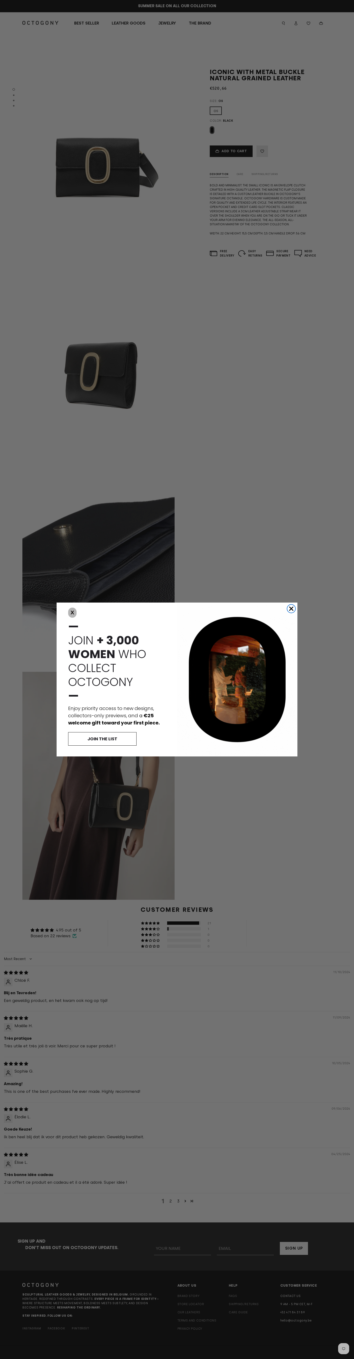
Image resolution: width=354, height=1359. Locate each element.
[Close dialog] (291, 608)
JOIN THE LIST (102, 739)
